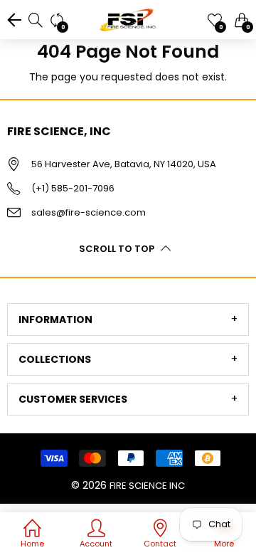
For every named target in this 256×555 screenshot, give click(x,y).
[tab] (128, 319)
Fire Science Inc (147, 485)
